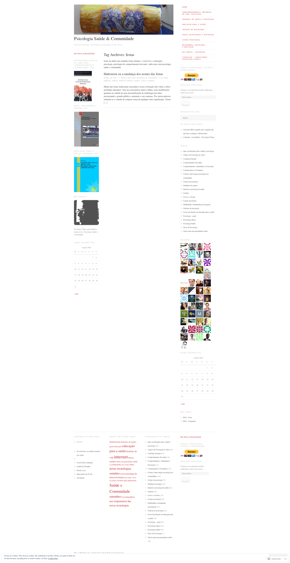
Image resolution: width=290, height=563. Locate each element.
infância (115, 80)
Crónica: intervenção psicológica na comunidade (139, 77)
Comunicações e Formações (193, 170)
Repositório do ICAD (84, 474)
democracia (115, 441)
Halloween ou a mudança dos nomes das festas (133, 74)
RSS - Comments (189, 421)
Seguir (185, 103)
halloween (107, 80)
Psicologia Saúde (189, 223)
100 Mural (80, 478)
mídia (131, 464)
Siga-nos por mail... (191, 85)
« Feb (76, 294)
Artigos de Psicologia (193, 29)
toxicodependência (128, 497)
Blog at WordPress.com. (82, 553)
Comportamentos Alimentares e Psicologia (198, 166)
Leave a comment (148, 80)
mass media (125, 465)
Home (184, 7)
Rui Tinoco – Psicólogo (193, 52)
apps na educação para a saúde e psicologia (198, 151)
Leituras (186, 193)
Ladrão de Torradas (83, 466)
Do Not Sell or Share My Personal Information (108, 553)
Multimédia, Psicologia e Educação (193, 46)
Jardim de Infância (126, 80)
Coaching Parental (189, 159)
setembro (115, 496)
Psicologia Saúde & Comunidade (104, 38)
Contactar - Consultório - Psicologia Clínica (198, 137)
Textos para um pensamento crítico (195, 231)
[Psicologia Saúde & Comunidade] (123, 33)
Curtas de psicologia (190, 181)
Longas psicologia (189, 200)
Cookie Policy (53, 558)
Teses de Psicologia (190, 227)
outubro (137, 80)
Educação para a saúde (194, 24)
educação (118, 446)
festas (166, 77)
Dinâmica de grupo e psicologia (198, 19)
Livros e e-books (189, 197)
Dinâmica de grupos (190, 185)
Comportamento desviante (192, 162)
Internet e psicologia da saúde (193, 189)
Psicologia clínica (189, 219)
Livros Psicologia (191, 40)
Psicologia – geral (189, 216)
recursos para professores (126, 480)
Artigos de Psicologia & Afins (194, 155)
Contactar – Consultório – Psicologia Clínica (195, 58)
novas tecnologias (120, 468)
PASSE (122, 474)
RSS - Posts (187, 417)
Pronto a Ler (81, 470)
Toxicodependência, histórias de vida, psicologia (196, 13)
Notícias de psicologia (191, 208)
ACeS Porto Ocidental (85, 462)
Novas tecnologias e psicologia (198, 35)
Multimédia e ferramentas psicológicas (197, 204)
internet (121, 457)
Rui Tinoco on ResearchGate (84, 53)
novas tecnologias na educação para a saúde (198, 212)
